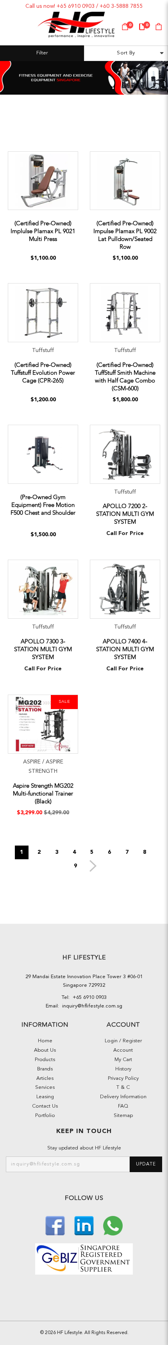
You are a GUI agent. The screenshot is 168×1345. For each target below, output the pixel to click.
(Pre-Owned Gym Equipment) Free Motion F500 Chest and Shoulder (43, 505)
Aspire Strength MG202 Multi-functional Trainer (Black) (43, 793)
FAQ (123, 1106)
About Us (45, 1050)
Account (123, 1050)
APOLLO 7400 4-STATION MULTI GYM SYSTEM (125, 649)
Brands (45, 1069)
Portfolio (45, 1115)
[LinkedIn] (84, 1225)
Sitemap (123, 1115)
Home (45, 1040)
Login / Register (123, 1040)
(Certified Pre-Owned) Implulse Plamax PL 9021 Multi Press (43, 231)
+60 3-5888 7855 (121, 6)
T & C (123, 1087)
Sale (64, 702)
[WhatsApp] (113, 1225)
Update (146, 1164)
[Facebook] (55, 1225)
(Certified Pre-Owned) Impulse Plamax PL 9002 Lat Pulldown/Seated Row (125, 235)
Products (45, 1059)
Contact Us (45, 1106)
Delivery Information (123, 1096)
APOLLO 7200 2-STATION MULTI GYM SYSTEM (125, 514)
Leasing (45, 1096)
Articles (45, 1078)
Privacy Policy (123, 1078)
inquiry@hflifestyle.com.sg (90, 1006)
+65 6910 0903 (76, 6)
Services (45, 1087)
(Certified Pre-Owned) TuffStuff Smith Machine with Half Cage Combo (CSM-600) (125, 376)
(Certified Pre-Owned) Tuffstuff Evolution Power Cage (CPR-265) (43, 372)
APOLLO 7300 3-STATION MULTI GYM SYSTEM (43, 649)
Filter (42, 53)
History (123, 1069)
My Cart (123, 1059)
